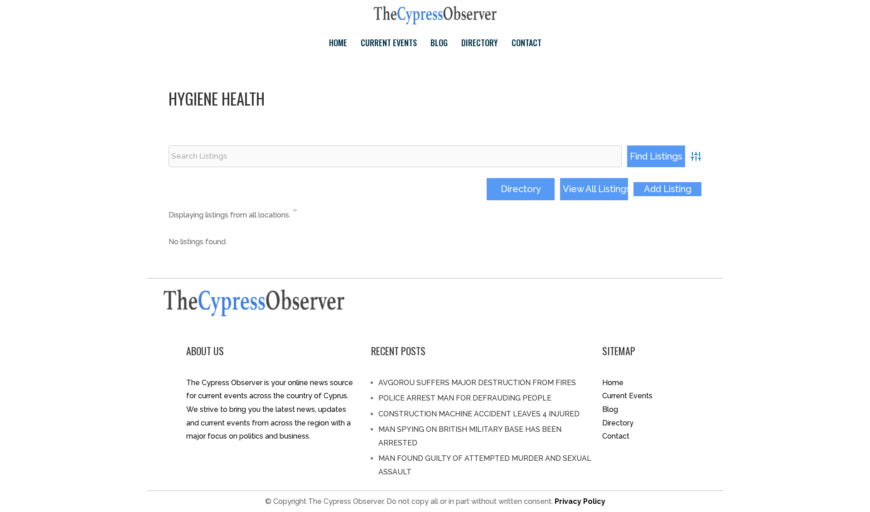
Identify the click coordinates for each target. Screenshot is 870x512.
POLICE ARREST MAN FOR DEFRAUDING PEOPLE (464, 398)
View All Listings (595, 189)
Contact (526, 42)
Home (338, 42)
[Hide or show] (295, 212)
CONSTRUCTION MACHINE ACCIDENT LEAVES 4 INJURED (479, 414)
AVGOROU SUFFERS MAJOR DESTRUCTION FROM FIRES (477, 382)
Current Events (389, 42)
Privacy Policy (580, 501)
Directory (479, 42)
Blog (439, 42)
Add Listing (667, 189)
